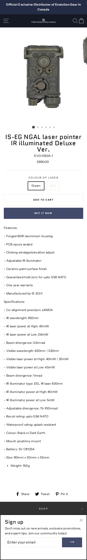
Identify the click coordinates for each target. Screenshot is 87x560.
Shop (43, 508)
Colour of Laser (43, 177)
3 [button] (42, 127)
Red (53, 185)
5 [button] (50, 127)
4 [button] (46, 127)
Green (36, 185)
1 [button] (33, 127)
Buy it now (43, 213)
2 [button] (38, 127)
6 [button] (54, 127)
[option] (43, 7)
